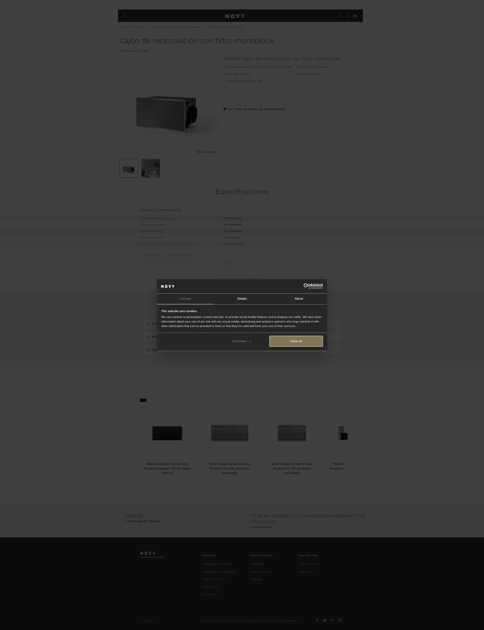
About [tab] (299, 298)
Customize (239, 341)
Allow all (296, 341)
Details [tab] (242, 298)
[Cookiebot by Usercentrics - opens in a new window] (306, 286)
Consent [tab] (185, 298)
